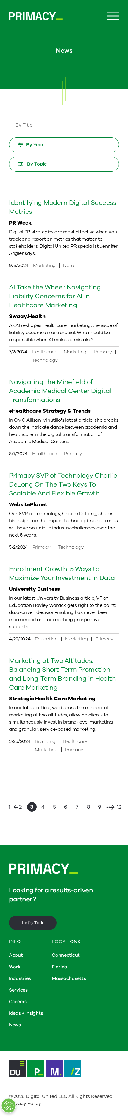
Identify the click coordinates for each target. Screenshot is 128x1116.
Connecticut (66, 955)
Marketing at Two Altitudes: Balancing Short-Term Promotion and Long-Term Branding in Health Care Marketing (62, 674)
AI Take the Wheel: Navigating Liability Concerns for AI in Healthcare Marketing (55, 296)
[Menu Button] (113, 16)
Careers (18, 1001)
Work (15, 967)
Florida (59, 967)
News (15, 1025)
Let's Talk (32, 922)
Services (18, 990)
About (16, 955)
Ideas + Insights (26, 1013)
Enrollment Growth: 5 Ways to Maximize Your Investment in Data (62, 573)
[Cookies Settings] (8, 1105)
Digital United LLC (46, 1096)
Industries (20, 978)
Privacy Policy (25, 1103)
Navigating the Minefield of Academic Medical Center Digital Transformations (60, 391)
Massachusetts (69, 978)
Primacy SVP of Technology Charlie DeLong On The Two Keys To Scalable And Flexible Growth (63, 484)
